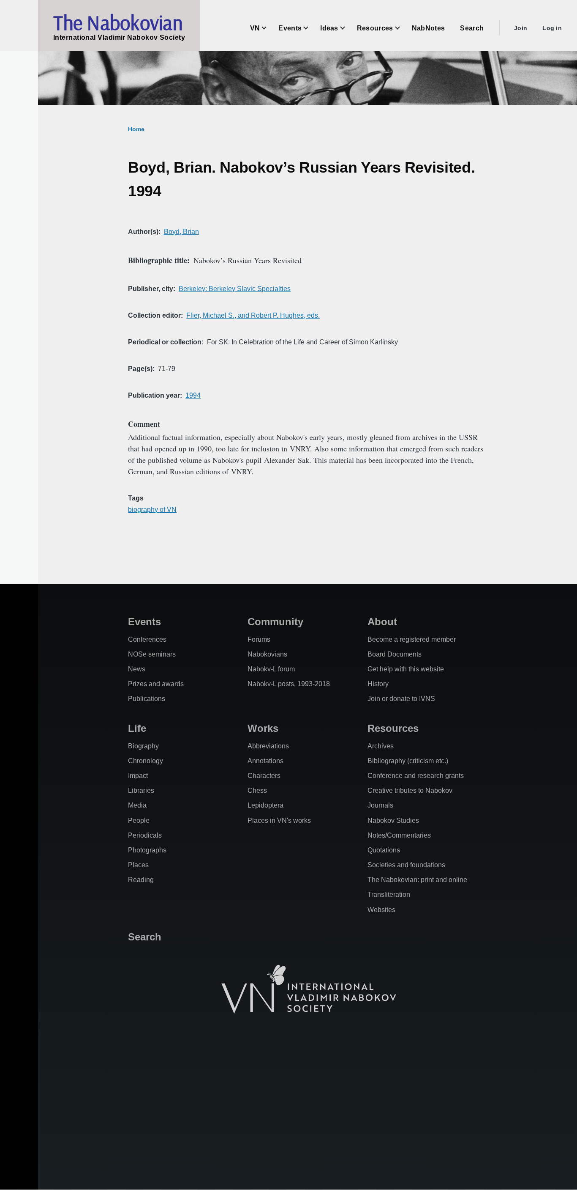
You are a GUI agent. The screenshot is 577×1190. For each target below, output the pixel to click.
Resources (393, 728)
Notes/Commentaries (399, 835)
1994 (193, 395)
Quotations (383, 850)
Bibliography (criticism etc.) (407, 760)
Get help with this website (405, 669)
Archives (380, 746)
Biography (143, 746)
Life (137, 728)
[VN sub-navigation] (269, 28)
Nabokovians (267, 654)
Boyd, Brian (181, 231)
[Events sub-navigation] (311, 28)
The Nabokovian (117, 22)
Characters (264, 775)
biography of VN (152, 509)
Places (138, 864)
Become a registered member (411, 639)
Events (144, 621)
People (139, 820)
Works (263, 728)
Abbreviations (268, 746)
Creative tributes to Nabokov (409, 790)
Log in (552, 28)
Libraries (141, 790)
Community (275, 621)
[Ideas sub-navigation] (347, 28)
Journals (380, 805)
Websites (381, 909)
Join (520, 28)
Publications (146, 698)
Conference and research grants (415, 775)
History (378, 683)
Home (136, 129)
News (136, 669)
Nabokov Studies (393, 820)
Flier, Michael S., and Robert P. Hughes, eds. (253, 315)
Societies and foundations (406, 864)
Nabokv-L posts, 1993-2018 (289, 683)
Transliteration (388, 894)
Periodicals (145, 835)
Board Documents (394, 654)
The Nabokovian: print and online (417, 879)
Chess (257, 790)
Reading (141, 879)
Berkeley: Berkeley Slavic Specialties (235, 288)
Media (137, 805)
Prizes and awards (156, 683)
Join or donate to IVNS (401, 698)
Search (144, 937)
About (382, 621)
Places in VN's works (279, 820)
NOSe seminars (152, 654)
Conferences (147, 639)
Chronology (145, 760)
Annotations (265, 760)
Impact (138, 775)
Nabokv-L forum (271, 669)
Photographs (147, 850)
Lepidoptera (265, 805)
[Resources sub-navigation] (402, 28)
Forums (259, 639)
